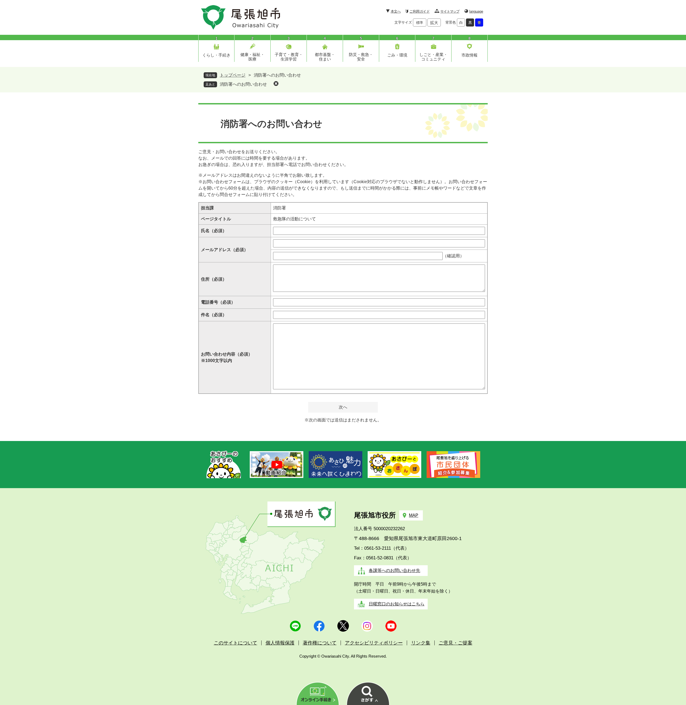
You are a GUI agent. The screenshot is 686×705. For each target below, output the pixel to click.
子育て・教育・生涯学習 (289, 56)
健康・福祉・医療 (252, 56)
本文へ (396, 11)
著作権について (320, 643)
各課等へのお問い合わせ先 (394, 570)
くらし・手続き (216, 55)
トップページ (232, 75)
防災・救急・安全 (361, 56)
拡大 (434, 22)
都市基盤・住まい (325, 56)
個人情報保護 (280, 643)
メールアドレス (224, 249)
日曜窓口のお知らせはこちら (396, 604)
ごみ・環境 (397, 55)
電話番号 (218, 302)
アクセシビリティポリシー (374, 643)
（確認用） (453, 256)
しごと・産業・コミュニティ (433, 56)
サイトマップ (449, 11)
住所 (214, 279)
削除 (276, 83)
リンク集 (420, 643)
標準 (419, 23)
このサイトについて (235, 643)
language (476, 11)
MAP (413, 515)
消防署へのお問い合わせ (243, 84)
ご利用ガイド (419, 11)
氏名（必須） (214, 230)
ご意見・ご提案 (455, 643)
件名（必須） (214, 314)
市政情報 (469, 55)
